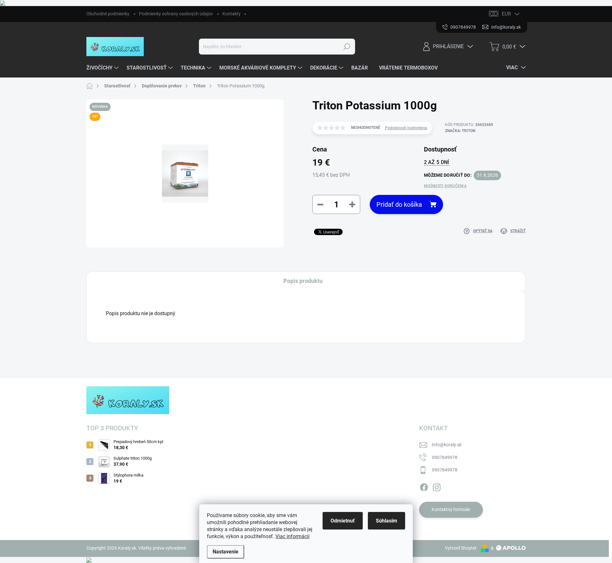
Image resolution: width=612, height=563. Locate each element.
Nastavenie (225, 552)
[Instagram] (436, 486)
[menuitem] (103, 68)
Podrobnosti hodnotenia (406, 128)
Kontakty (231, 13)
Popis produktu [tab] (303, 281)
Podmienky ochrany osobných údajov (176, 13)
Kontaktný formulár (451, 509)
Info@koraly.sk (447, 444)
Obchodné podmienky (107, 13)
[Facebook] (424, 486)
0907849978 (444, 457)
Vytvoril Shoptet (461, 548)
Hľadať (347, 46)
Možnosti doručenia (445, 186)
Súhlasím (386, 521)
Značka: (460, 131)
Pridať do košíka (399, 204)
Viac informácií (292, 536)
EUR (506, 14)
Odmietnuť (343, 521)
